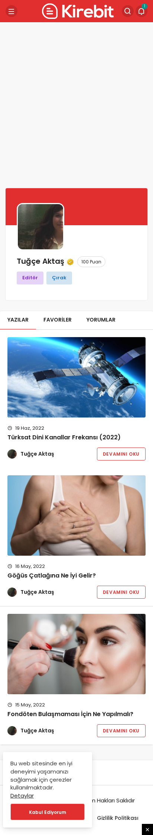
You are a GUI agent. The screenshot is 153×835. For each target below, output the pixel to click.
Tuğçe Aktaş (37, 454)
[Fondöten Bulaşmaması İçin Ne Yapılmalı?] (76, 654)
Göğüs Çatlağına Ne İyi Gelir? (51, 576)
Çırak (59, 277)
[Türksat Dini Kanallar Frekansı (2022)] (76, 377)
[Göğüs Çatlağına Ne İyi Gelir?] (76, 515)
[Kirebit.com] (76, 10)
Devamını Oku (121, 454)
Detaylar (22, 795)
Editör (30, 277)
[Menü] (11, 11)
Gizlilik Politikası (118, 818)
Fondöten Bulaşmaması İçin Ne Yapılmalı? (70, 714)
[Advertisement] (76, 104)
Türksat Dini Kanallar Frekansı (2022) (64, 437)
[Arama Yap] (128, 11)
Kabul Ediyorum (47, 812)
